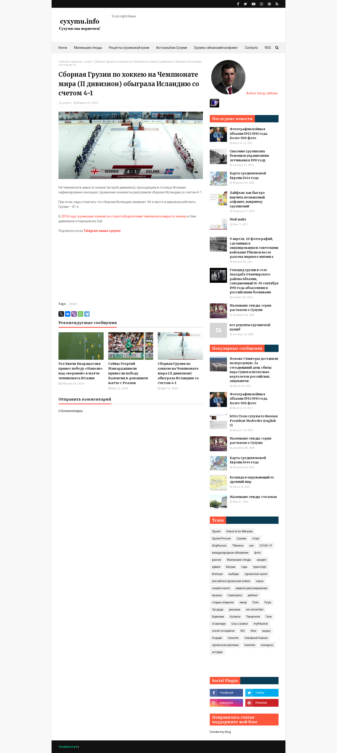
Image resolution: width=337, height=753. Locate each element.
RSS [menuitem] (268, 47)
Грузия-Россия (221, 538)
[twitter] (245, 4)
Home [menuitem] (62, 47)
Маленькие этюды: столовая (253, 497)
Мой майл (238, 219)
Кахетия (249, 645)
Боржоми (218, 616)
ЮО (242, 630)
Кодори (217, 638)
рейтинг (253, 595)
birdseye (217, 574)
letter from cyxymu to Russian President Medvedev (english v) (254, 420)
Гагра (267, 602)
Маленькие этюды (239, 559)
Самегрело (235, 595)
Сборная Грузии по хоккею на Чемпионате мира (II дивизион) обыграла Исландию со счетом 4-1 (178, 373)
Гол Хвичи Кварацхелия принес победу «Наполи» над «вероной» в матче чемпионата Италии (80, 371)
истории (217, 652)
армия (216, 567)
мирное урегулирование (251, 588)
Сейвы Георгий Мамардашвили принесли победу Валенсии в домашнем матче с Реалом (128, 373)
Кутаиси (235, 616)
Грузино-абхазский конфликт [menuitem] (216, 47)
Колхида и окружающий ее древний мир (252, 479)
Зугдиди (217, 609)
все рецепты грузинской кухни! (250, 327)
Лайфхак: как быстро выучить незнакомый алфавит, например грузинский (247, 199)
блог (254, 630)
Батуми (230, 567)
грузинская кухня (256, 574)
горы (244, 567)
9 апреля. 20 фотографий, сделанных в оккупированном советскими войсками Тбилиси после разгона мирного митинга (254, 248)
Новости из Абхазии (239, 531)
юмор (243, 602)
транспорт (259, 567)
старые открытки (223, 602)
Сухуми (241, 538)
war (251, 545)
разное (216, 559)
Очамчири (219, 623)
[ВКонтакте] (67, 314)
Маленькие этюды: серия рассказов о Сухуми (250, 308)
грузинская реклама (225, 645)
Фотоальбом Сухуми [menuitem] (171, 47)
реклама (234, 609)
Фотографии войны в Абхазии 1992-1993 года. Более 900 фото (249, 133)
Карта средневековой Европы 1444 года (248, 175)
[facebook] (238, 4)
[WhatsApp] (80, 314)
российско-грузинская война (231, 581)
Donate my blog (220, 732)
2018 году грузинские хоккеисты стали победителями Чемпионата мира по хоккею (124, 216)
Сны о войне (239, 623)
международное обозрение (230, 552)
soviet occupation (223, 630)
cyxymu (67, 102)
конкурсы (267, 645)
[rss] (276, 4)
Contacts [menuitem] (251, 47)
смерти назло (221, 588)
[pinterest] (269, 4)
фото (257, 552)
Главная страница (70, 61)
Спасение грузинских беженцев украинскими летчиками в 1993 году (249, 155)
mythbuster (261, 623)
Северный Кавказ (256, 638)
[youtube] (254, 4)
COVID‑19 (266, 545)
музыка (217, 595)
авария (261, 559)
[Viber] (74, 314)
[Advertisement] (130, 265)
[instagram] (261, 4)
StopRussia (219, 545)
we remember (254, 609)
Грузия (216, 531)
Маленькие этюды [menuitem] (88, 47)
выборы (234, 574)
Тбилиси (237, 545)
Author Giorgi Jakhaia (261, 93)
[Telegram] (87, 314)
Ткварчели (253, 616)
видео (266, 630)
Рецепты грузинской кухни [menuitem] (129, 47)
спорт (88, 61)
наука (259, 581)
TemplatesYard (67, 746)
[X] (61, 314)
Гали (269, 616)
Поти (255, 602)
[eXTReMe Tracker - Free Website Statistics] (214, 106)
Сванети (233, 638)
